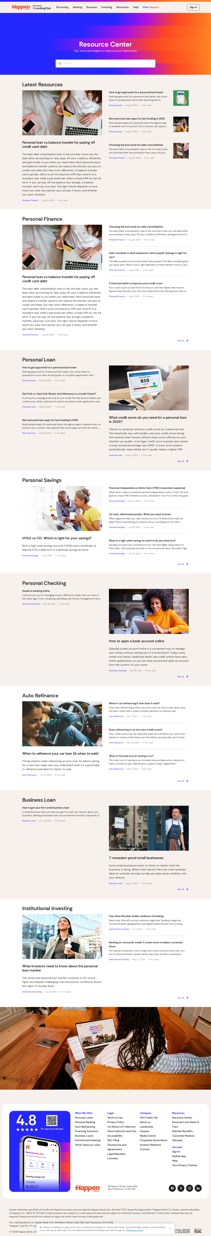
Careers (144, 1131)
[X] (181, 1188)
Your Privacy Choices (184, 1165)
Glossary (177, 1140)
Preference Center (134, 1230)
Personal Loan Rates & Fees (185, 1124)
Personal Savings (30, 555)
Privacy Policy (115, 1122)
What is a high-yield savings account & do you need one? (142, 540)
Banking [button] (77, 7)
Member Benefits (182, 1131)
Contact (145, 1149)
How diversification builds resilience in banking (136, 916)
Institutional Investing (32, 991)
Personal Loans (84, 1117)
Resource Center (182, 1117)
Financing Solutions (86, 1131)
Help (175, 1160)
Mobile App (179, 1156)
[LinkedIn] (198, 1188)
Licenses (112, 1158)
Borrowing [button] (62, 7)
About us (145, 1122)
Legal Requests (116, 1154)
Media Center (148, 1136)
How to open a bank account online (136, 641)
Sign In (193, 7)
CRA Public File (149, 1117)
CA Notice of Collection (121, 1126)
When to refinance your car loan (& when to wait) (60, 753)
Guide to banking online (36, 591)
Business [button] (92, 7)
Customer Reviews (183, 1136)
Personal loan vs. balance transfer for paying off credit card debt (58, 144)
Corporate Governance (154, 1140)
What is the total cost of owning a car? (131, 756)
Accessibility (115, 1136)
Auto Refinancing (85, 1126)
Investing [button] (106, 7)
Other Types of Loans (87, 1145)
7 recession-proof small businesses (136, 858)
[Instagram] (189, 1188)
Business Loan (29, 820)
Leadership (146, 1126)
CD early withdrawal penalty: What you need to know (140, 514)
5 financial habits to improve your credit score (135, 283)
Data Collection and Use (121, 1131)
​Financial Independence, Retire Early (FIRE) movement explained (147, 488)
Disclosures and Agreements (116, 1147)
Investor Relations (150, 1145)
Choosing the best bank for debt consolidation (136, 145)
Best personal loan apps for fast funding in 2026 (137, 118)
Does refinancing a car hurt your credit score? (135, 729)
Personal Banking (85, 1122)
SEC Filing (113, 1140)
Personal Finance (30, 200)
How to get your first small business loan (45, 807)
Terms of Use (115, 1117)
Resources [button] (122, 7)
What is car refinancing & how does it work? (134, 703)
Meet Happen (151, 7)
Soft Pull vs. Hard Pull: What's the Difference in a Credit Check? (59, 394)
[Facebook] (172, 1188)
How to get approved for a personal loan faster (136, 92)
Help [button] (136, 7)
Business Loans (84, 1136)
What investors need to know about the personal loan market (60, 968)
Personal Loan (115, 105)
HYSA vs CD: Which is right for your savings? (57, 538)
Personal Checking (30, 604)
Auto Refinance (29, 775)
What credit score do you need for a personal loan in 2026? (148, 419)
